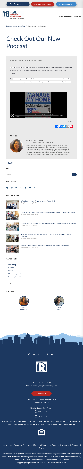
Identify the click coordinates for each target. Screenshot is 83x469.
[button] (8, 188)
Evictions (11, 268)
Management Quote (42, 4)
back (10, 163)
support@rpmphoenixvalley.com (44, 386)
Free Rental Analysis (18, 4)
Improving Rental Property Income (19, 277)
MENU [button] (78, 17)
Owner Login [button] (43, 411)
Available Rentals (66, 4)
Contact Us (41, 393)
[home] (13, 15)
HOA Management (14, 274)
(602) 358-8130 (65, 16)
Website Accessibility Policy (55, 462)
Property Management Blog (15, 26)
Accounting (12, 265)
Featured (11, 271)
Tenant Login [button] (43, 416)
